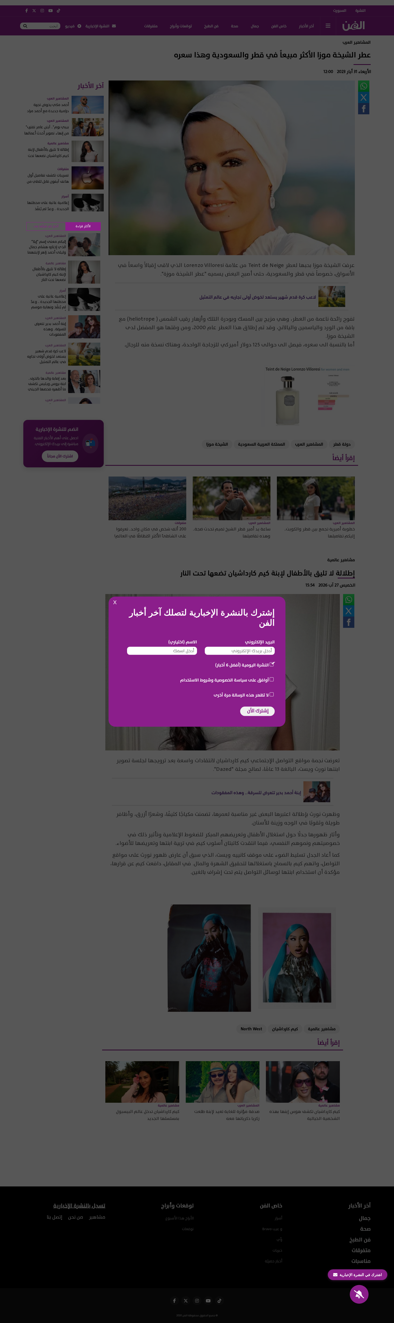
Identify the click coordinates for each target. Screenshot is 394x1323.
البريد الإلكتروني (260, 641)
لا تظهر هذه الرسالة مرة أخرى (241, 694)
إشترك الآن (258, 710)
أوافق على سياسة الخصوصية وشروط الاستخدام (224, 679)
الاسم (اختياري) (182, 641)
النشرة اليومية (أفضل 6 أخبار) (242, 664)
